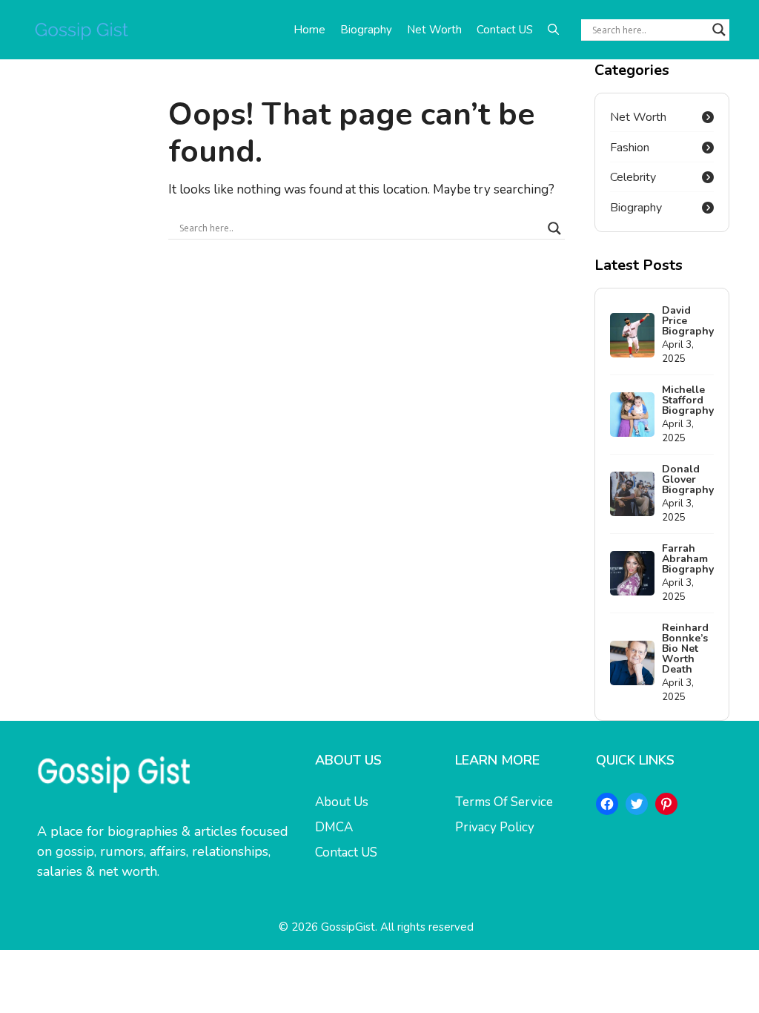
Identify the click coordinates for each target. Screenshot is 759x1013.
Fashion (629, 147)
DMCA (334, 827)
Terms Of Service (504, 802)
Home (309, 29)
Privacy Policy (494, 827)
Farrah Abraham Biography (688, 558)
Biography (366, 29)
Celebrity (633, 177)
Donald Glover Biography (688, 479)
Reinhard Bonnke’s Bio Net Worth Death (685, 648)
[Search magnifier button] (719, 29)
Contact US (505, 29)
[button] (553, 29)
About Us (341, 802)
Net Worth (434, 29)
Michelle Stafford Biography (688, 400)
